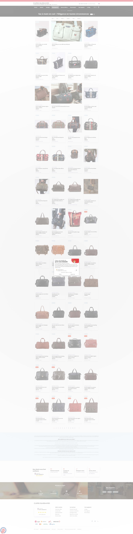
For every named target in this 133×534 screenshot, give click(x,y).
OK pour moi (73, 274)
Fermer (60, 274)
